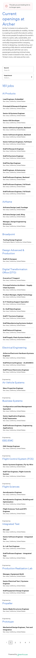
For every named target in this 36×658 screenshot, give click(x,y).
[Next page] (29, 642)
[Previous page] (6, 642)
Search (6, 68)
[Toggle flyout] (31, 77)
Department (8, 75)
